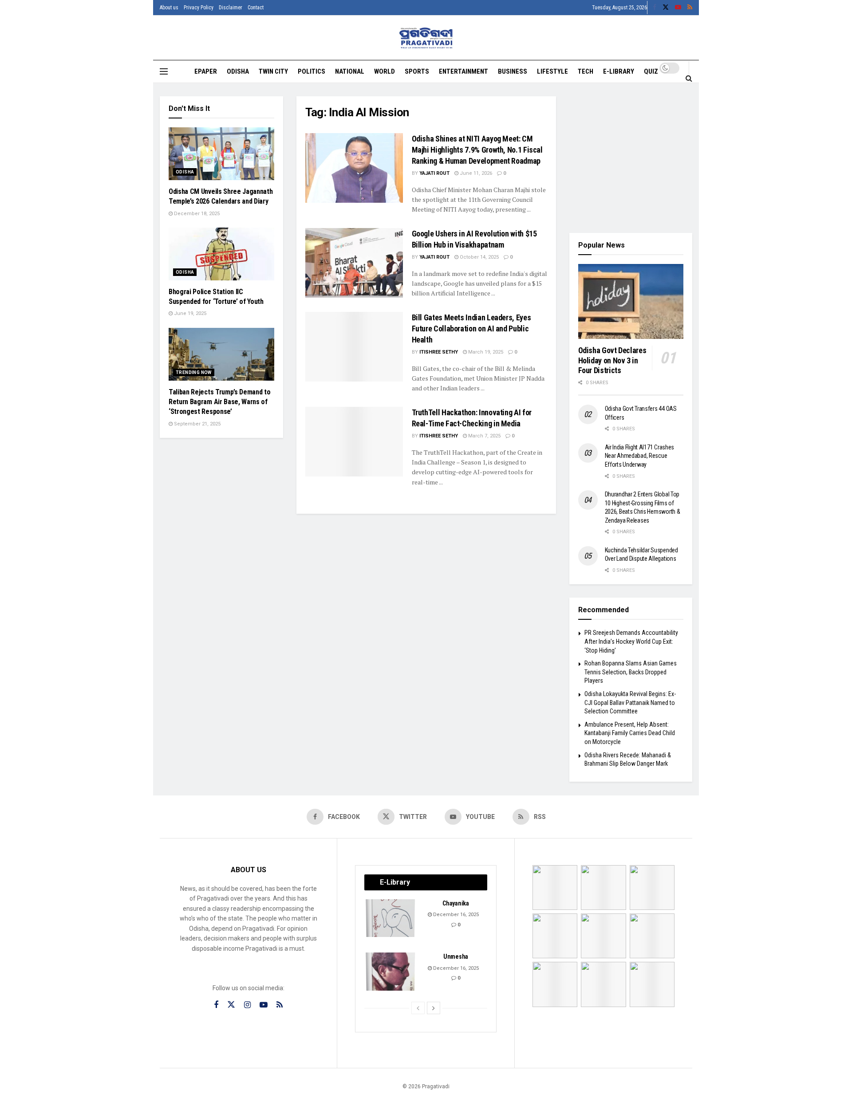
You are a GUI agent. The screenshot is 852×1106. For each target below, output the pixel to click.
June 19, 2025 (189, 313)
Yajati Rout (434, 173)
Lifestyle (552, 71)
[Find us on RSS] (689, 7)
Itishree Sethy (438, 352)
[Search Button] (689, 78)
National (349, 71)
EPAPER (205, 71)
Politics (311, 71)
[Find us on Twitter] (666, 7)
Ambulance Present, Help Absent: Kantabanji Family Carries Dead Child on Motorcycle (629, 733)
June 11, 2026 (475, 173)
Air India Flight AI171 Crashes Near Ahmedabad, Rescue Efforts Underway (639, 456)
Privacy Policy (198, 7)
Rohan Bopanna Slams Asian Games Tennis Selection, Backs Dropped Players (630, 672)
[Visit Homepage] (426, 38)
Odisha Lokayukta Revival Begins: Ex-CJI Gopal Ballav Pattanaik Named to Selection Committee (630, 702)
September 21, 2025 (197, 424)
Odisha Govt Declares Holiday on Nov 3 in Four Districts (612, 360)
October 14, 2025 (478, 257)
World (384, 71)
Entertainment (463, 71)
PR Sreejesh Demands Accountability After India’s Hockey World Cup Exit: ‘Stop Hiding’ (631, 641)
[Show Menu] (164, 71)
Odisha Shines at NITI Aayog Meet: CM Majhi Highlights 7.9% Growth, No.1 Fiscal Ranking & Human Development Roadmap (477, 149)
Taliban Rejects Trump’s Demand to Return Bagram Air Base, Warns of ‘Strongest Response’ (219, 402)
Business (512, 71)
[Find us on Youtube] (678, 7)
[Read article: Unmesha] (391, 971)
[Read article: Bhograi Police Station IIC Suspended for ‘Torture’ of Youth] (221, 254)
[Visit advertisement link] (631, 158)
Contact (256, 7)
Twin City (273, 71)
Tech (585, 71)
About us (169, 7)
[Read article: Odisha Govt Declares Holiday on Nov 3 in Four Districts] (631, 301)
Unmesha (455, 956)
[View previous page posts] (418, 1008)
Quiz (651, 71)
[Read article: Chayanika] (391, 918)
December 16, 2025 (455, 914)
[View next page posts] (433, 1008)
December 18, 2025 (196, 213)
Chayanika (455, 903)
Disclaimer (230, 7)
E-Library (618, 71)
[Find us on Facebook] (654, 7)
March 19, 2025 (485, 352)
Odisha (238, 71)
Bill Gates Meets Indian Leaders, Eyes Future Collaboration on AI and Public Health (471, 328)
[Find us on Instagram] (247, 1005)
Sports (417, 71)
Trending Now (194, 372)
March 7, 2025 (484, 436)
